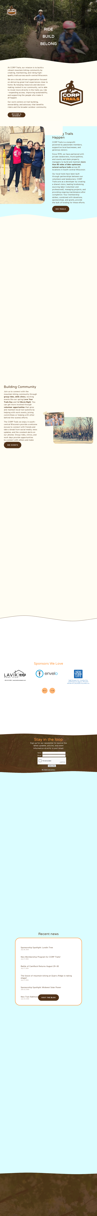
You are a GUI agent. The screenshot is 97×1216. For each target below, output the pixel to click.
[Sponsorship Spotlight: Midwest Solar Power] (41, 984)
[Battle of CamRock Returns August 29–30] (40, 963)
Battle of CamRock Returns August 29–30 (40, 966)
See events (12, 445)
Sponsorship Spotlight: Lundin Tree (37, 947)
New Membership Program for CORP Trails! (40, 957)
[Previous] (45, 690)
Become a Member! (16, 115)
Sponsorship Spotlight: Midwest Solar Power (41, 987)
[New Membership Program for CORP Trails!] (40, 953)
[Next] (52, 690)
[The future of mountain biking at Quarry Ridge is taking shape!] (48, 972)
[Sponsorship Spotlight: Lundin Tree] (37, 944)
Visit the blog (48, 997)
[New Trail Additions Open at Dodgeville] (39, 993)
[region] (48, 677)
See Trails (61, 209)
